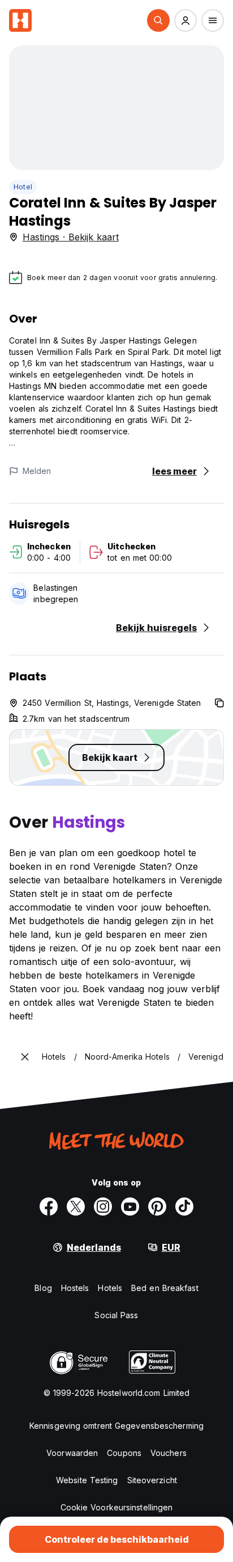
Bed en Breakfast (165, 1288)
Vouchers (168, 1453)
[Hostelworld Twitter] (76, 1206)
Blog (42, 1288)
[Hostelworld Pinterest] (157, 1206)
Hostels (75, 1288)
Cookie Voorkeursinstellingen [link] (117, 1507)
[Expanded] (24, 1056)
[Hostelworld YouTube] (130, 1206)
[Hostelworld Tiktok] (184, 1206)
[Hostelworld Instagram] (103, 1206)
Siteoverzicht (152, 1480)
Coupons (124, 1453)
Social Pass (116, 1315)
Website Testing (87, 1480)
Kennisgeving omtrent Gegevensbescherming (116, 1425)
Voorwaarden (72, 1453)
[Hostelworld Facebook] (49, 1206)
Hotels (110, 1288)
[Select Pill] (158, 20)
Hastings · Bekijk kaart (71, 237)
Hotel (23, 187)
